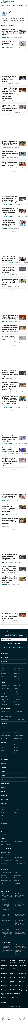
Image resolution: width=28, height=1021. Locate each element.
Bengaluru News (5, 685)
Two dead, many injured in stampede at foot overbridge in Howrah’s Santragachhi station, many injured (10, 508)
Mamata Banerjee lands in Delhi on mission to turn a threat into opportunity (10, 317)
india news (5, 47)
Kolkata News (4, 696)
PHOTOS (3, 771)
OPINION (3, 791)
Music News (4, 714)
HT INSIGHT (4, 823)
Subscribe (23, 2)
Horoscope (3, 726)
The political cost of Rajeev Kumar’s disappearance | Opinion (9, 43)
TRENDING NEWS (5, 852)
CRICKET (3, 665)
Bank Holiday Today (18, 855)
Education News (18, 738)
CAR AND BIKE (4, 799)
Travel (15, 753)
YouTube (3, 865)
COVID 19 (3, 835)
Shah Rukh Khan (18, 857)
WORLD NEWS (4, 657)
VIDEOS (3, 775)
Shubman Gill (17, 670)
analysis (4, 500)
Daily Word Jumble (5, 844)
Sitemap (3, 968)
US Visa (16, 860)
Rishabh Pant (17, 676)
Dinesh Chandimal (5, 679)
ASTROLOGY (4, 723)
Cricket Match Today (19, 668)
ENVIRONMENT (5, 783)
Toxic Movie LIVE (5, 855)
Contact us (12, 960)
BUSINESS (3, 767)
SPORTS (3, 807)
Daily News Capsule (6, 639)
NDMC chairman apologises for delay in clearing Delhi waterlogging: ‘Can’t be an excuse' (20, 923)
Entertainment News (6, 880)
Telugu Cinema (17, 878)
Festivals (16, 747)
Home (2, 5)
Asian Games (4, 863)
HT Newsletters (22, 963)
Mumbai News (4, 699)
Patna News (4, 702)
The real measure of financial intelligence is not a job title (20, 895)
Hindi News (17, 883)
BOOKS (3, 819)
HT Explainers (17, 886)
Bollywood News (5, 711)
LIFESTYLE (3, 742)
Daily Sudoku (4, 841)
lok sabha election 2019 (8, 168)
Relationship (4, 753)
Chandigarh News (5, 688)
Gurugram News (18, 691)
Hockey (2, 812)
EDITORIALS (4, 795)
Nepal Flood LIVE (18, 865)
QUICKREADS (4, 831)
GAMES (3, 839)
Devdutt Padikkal (5, 673)
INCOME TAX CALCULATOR (8, 848)
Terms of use (22, 960)
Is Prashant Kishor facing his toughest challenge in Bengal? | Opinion (9, 143)
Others (2, 815)
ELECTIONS (4, 827)
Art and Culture (4, 744)
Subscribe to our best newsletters (14, 635)
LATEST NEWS (4, 653)
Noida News (17, 699)
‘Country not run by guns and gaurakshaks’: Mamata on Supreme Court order (10, 327)
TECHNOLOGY (4, 803)
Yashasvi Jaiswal (4, 676)
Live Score (3, 670)
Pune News (16, 702)
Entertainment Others (19, 719)
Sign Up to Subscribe (14, 643)
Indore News (4, 693)
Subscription (4, 965)
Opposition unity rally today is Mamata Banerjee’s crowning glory (10, 449)
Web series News (5, 719)
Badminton (3, 809)
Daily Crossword (18, 841)
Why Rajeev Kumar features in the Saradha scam (9, 338)
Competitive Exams (5, 735)
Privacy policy (4, 963)
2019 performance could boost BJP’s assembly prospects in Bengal (9, 164)
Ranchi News (4, 704)
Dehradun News (18, 688)
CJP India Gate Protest (6, 860)
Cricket (13, 5)
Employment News (18, 735)
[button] (2, 2)
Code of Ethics (22, 965)
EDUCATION (4, 730)
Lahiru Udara (17, 679)
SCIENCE (3, 787)
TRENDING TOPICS (5, 869)
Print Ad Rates (13, 965)
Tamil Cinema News (18, 714)
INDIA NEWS (4, 661)
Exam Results (4, 738)
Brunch (16, 744)
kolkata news (5, 37)
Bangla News (17, 880)
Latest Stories (5, 891)
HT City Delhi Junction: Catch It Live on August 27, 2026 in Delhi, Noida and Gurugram (7, 896)
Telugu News (4, 883)
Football (16, 809)
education (4, 584)
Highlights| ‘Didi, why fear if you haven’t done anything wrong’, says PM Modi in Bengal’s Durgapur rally (10, 386)
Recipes (16, 750)
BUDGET (3, 779)
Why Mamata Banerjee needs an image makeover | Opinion (10, 153)
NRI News (3, 886)
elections (4, 228)
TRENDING (3, 763)
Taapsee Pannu (4, 857)
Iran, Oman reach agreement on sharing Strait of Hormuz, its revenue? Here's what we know (20, 932)
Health (2, 750)
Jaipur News (17, 693)
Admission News (5, 732)
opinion (4, 83)
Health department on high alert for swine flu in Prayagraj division (20, 914)
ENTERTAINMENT (5, 708)
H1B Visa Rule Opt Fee (19, 863)
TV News (16, 716)
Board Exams (17, 732)
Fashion (2, 747)
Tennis (15, 812)
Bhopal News (17, 685)
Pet (1, 755)
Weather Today (13, 963)
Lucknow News (17, 696)
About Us (3, 960)
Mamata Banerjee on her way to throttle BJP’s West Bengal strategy (9, 496)
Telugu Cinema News (6, 716)
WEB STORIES (4, 759)
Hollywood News (18, 711)
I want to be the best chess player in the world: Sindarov (20, 904)
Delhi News (3, 691)
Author (7, 9)
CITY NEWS (4, 683)
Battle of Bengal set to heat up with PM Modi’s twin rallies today (9, 258)
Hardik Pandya (17, 673)
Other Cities (17, 704)
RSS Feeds (12, 968)
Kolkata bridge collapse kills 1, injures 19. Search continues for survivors (9, 568)
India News (20, 5)
